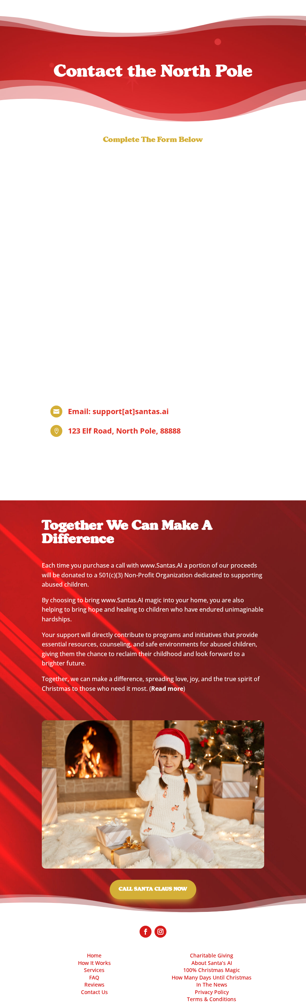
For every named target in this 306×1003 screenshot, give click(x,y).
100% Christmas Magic (211, 970)
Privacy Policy (212, 992)
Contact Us (94, 992)
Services (94, 970)
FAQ (94, 977)
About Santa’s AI (211, 962)
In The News (211, 984)
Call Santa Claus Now (153, 889)
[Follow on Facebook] (146, 932)
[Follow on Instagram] (160, 932)
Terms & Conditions (211, 999)
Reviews (94, 984)
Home (94, 955)
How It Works (94, 962)
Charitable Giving (211, 955)
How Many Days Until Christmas (212, 977)
